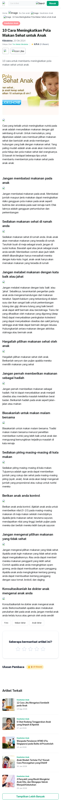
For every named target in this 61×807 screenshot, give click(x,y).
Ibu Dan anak (24, 13)
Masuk (52, 3)
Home (4, 13)
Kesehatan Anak (46, 13)
